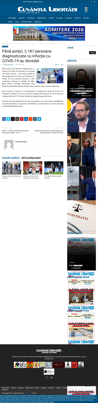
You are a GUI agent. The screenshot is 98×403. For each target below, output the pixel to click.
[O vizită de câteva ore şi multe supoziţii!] (81, 183)
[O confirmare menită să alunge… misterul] (81, 149)
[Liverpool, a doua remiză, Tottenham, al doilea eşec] (32, 167)
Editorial (21, 18)
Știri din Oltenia (27, 22)
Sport (17, 22)
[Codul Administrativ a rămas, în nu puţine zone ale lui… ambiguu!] (81, 217)
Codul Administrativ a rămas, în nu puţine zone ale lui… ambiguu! (81, 91)
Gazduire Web (27, 393)
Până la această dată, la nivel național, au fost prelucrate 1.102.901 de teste (49, 132)
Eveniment (68, 18)
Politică (51, 18)
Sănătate (78, 18)
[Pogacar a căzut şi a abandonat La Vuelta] (11, 167)
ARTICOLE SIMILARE (11, 158)
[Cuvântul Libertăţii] (49, 9)
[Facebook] (91, 1)
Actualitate (31, 18)
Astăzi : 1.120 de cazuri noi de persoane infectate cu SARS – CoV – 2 (15, 132)
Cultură (10, 22)
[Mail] (94, 1)
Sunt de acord (58, 402)
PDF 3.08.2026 (75, 265)
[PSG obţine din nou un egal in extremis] (53, 167)
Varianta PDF (74, 233)
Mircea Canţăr (76, 95)
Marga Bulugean (8, 64)
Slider (4, 173)
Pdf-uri (72, 262)
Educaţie (86, 18)
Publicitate (38, 22)
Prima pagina (12, 18)
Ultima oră (10, 44)
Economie (59, 18)
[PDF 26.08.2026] (81, 287)
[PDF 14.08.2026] (81, 322)
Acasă (3, 44)
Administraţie (41, 18)
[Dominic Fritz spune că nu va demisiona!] (81, 115)
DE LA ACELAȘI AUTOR (31, 158)
